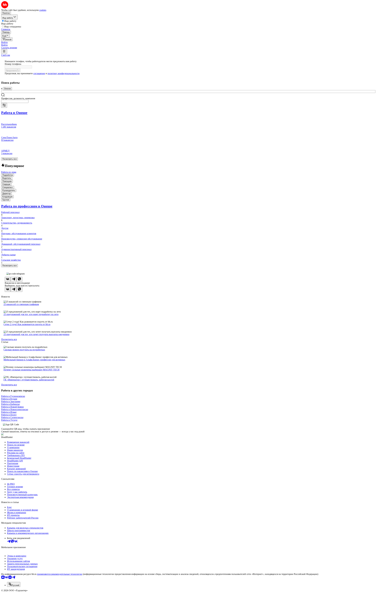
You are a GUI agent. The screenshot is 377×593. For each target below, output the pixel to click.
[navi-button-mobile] (4, 51)
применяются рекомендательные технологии (59, 574)
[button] (4, 42)
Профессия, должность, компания (18, 98)
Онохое (7, 88)
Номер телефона (13, 64)
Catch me (5, 55)
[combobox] (14, 101)
